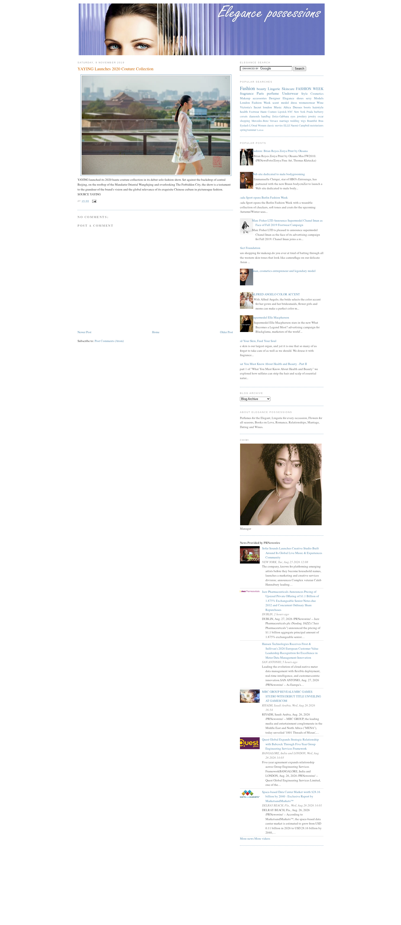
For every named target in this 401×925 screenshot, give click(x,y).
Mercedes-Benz (260, 120)
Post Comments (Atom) (109, 341)
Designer (274, 98)
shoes (300, 98)
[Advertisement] (200, 886)
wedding (294, 120)
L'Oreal (253, 125)
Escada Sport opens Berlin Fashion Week (262, 197)
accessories (260, 98)
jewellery (302, 116)
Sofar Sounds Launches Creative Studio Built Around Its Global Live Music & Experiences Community (293, 552)
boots (307, 107)
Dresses (297, 107)
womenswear (307, 102)
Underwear (290, 93)
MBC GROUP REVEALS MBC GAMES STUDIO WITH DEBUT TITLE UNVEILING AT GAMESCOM (293, 696)
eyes (293, 116)
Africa (287, 107)
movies (279, 125)
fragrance (247, 93)
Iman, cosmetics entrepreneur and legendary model (284, 271)
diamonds (254, 116)
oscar (320, 116)
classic (270, 125)
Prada (310, 111)
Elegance (288, 98)
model (285, 102)
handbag (266, 116)
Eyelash (244, 125)
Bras (320, 120)
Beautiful (312, 120)
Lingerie (274, 88)
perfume (273, 93)
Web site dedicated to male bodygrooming (278, 174)
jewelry (312, 116)
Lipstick (282, 111)
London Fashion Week (255, 102)
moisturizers (316, 125)
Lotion (260, 130)
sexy (309, 98)
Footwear (254, 111)
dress (294, 102)
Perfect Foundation (248, 248)
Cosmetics (316, 93)
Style (304, 93)
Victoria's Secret (250, 107)
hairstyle (318, 107)
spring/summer (248, 130)
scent (275, 102)
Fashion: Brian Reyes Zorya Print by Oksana (280, 151)
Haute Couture (268, 111)
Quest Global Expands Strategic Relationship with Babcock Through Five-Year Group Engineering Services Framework (292, 744)
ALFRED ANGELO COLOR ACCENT (276, 294)
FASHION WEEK (309, 88)
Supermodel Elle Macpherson (270, 317)
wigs (303, 120)
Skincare (288, 88)
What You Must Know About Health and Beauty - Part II (271, 364)
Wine (320, 102)
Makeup (245, 98)
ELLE (287, 125)
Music (278, 107)
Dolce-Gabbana (280, 116)
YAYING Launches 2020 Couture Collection (115, 68)
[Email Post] (93, 201)
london (267, 107)
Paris (260, 93)
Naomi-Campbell (300, 125)
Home (155, 332)
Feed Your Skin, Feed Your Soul (256, 341)
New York (299, 111)
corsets (244, 116)
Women (262, 125)
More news (247, 838)
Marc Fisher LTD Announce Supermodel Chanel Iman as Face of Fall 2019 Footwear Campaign (287, 222)
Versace (274, 120)
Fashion (247, 88)
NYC (290, 111)
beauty (261, 88)
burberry (318, 111)
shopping (245, 120)
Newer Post (84, 332)
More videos (262, 838)
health (244, 112)
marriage (284, 120)
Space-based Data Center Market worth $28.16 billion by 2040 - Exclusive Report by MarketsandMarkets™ (292, 796)
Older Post (226, 332)
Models (318, 98)
